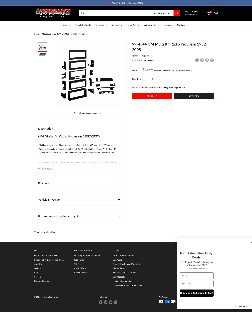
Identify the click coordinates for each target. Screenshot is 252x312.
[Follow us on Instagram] (105, 302)
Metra (135, 56)
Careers (37, 276)
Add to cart (152, 95)
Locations (99, 25)
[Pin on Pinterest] (202, 60)
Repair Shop (79, 259)
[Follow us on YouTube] (110, 302)
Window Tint (150, 25)
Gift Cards (78, 264)
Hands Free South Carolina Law (127, 285)
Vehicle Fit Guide (83, 25)
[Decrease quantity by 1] (145, 79)
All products (46, 34)
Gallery (37, 268)
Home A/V (131, 25)
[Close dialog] (246, 241)
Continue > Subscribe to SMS (190, 295)
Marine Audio (119, 268)
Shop (65, 25)
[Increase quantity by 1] (159, 79)
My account (191, 14)
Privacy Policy (80, 272)
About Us (38, 264)
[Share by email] (212, 60)
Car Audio (117, 259)
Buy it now (194, 95)
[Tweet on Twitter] (207, 60)
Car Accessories (120, 276)
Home (36, 34)
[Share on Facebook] (197, 60)
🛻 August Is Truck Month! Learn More (126, 3)
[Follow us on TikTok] (115, 302)
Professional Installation (124, 255)
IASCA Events (80, 268)
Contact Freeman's (42, 281)
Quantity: (136, 78)
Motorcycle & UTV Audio (124, 272)
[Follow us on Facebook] (101, 302)
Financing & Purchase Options (87, 255)
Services (115, 25)
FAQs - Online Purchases (45, 255)
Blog (36, 272)
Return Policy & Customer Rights (49, 259)
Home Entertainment (122, 281)
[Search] (177, 13)
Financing (168, 25)
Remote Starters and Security (126, 264)
